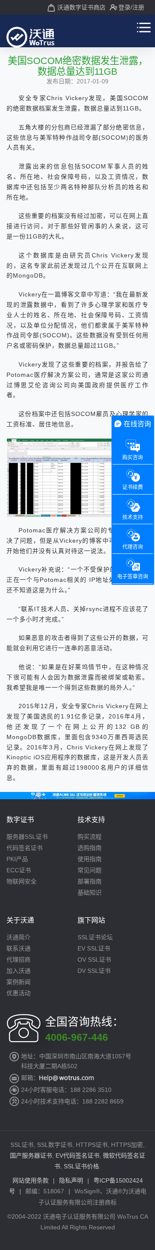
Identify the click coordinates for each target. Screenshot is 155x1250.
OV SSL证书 (94, 959)
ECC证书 (18, 870)
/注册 (137, 7)
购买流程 (90, 836)
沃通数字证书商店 (81, 7)
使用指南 (90, 859)
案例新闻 (18, 981)
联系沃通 (18, 948)
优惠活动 (18, 993)
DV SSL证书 (94, 970)
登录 (124, 7)
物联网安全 (21, 881)
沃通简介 (18, 937)
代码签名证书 (24, 847)
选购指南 (90, 847)
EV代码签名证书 (77, 1155)
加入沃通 (18, 970)
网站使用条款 (30, 1180)
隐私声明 (71, 1180)
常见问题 (90, 870)
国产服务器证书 (31, 1155)
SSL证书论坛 (95, 937)
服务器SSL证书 (27, 836)
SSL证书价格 (81, 1166)
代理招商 (18, 959)
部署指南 (90, 881)
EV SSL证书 (94, 948)
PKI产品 (17, 859)
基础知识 (90, 892)
